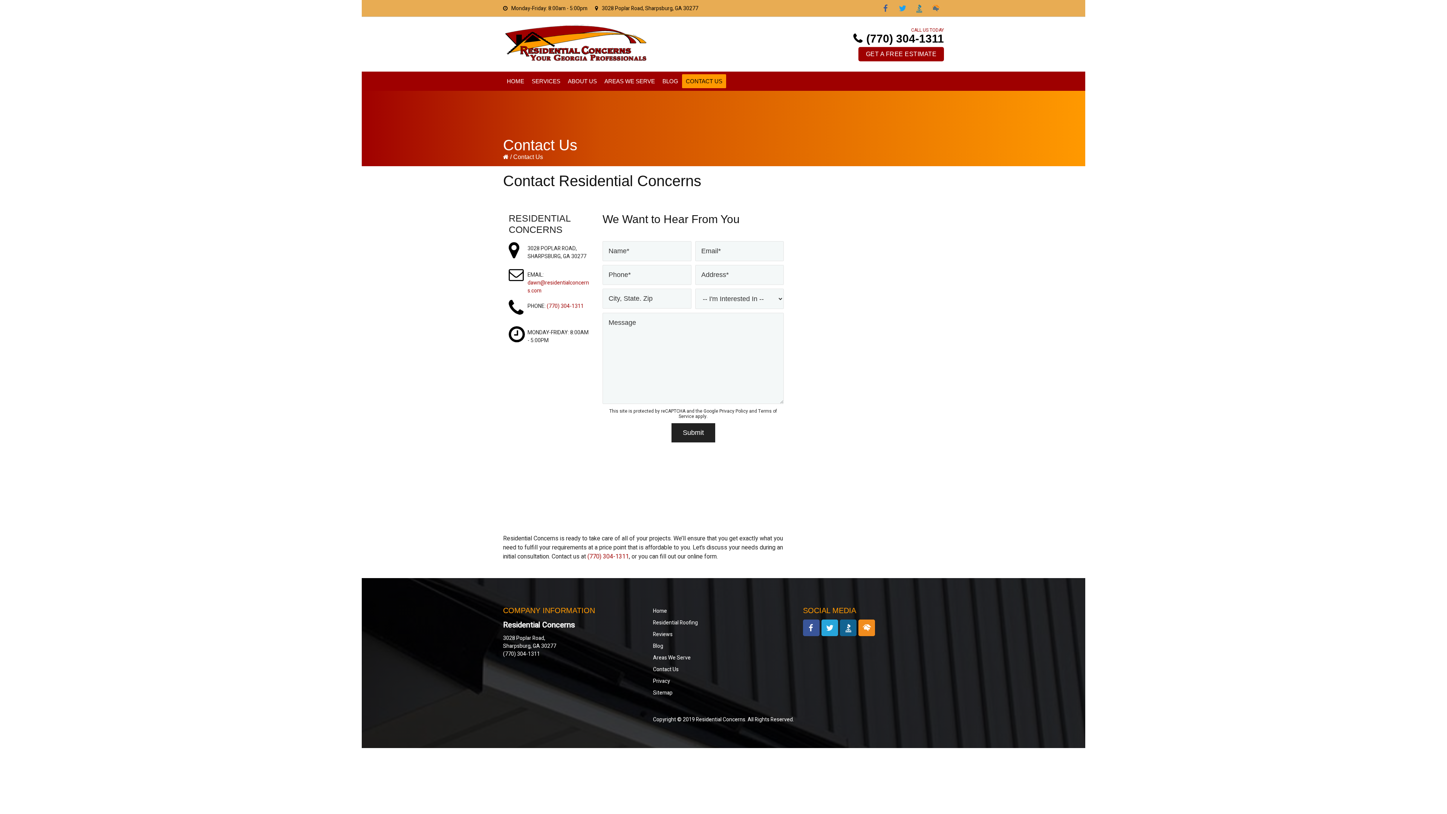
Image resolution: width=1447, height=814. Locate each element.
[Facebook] (886, 8)
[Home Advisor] (935, 8)
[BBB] (919, 8)
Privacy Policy (733, 411)
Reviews (663, 634)
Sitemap (663, 693)
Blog (658, 646)
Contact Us (666, 669)
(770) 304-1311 (905, 38)
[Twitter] (902, 8)
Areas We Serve (672, 658)
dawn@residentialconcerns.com (558, 287)
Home (660, 611)
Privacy (661, 681)
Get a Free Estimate (901, 54)
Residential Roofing (675, 623)
